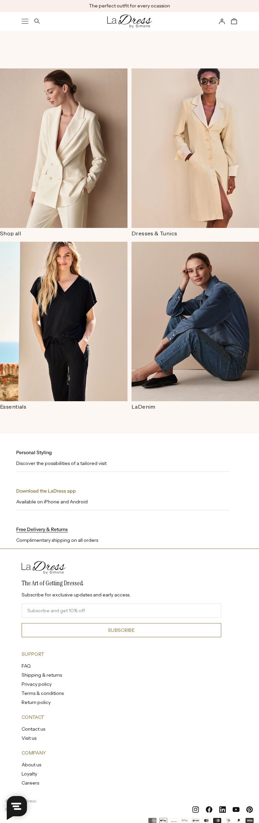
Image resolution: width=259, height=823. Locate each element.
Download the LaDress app (46, 491)
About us (31, 765)
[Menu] (25, 21)
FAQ (26, 666)
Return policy (36, 702)
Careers (30, 783)
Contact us (33, 729)
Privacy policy (37, 684)
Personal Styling (34, 452)
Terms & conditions (43, 693)
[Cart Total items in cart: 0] (234, 21)
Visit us (29, 738)
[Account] (222, 21)
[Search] (37, 21)
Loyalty (29, 774)
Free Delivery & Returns (42, 529)
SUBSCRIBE (121, 630)
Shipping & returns (42, 675)
